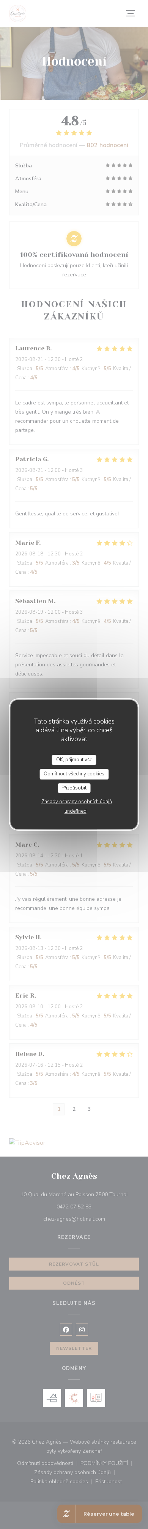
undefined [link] (76, 811)
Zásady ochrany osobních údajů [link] (76, 801)
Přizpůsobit (74, 788)
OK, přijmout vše (74, 759)
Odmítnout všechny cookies (74, 773)
